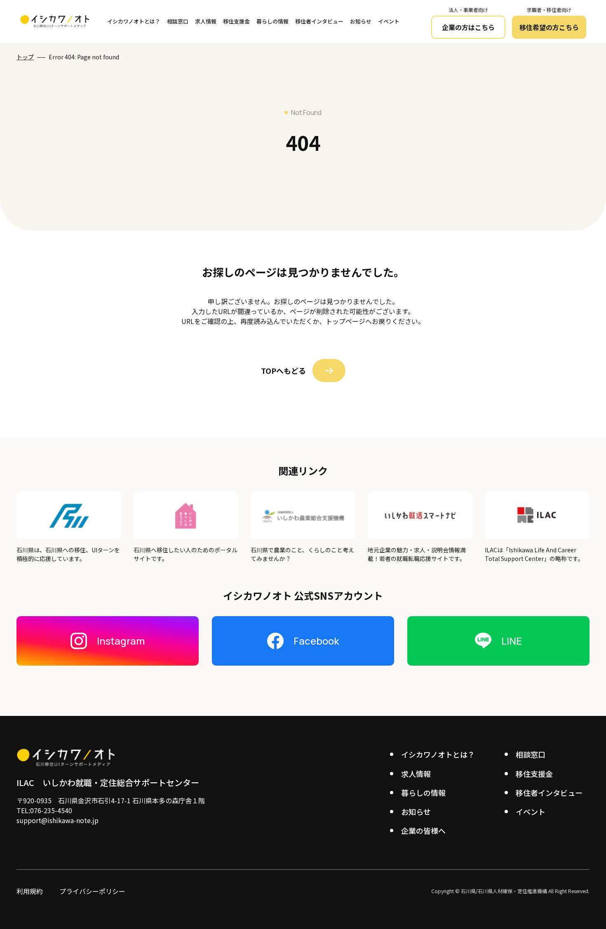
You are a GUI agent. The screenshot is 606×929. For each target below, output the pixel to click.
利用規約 (29, 891)
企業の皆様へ (423, 830)
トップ (25, 57)
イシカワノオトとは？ (133, 21)
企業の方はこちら (468, 27)
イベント (388, 21)
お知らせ (360, 21)
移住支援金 (236, 21)
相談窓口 (177, 21)
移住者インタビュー (319, 21)
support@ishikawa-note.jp (57, 820)
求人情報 (205, 21)
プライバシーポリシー (92, 891)
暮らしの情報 (272, 21)
